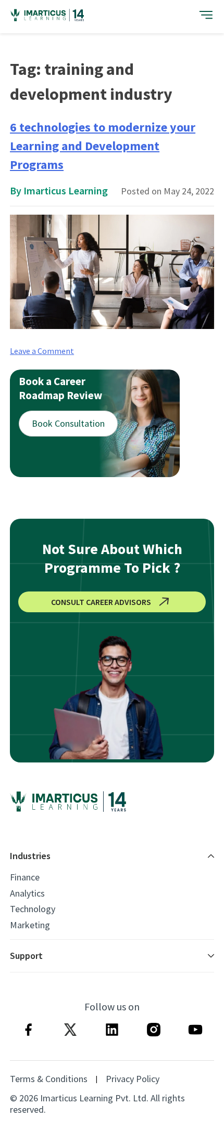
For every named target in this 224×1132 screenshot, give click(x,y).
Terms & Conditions (49, 1079)
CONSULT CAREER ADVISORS (101, 602)
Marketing (30, 925)
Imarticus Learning (65, 190)
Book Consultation (68, 423)
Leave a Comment (42, 351)
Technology (32, 909)
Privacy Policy (132, 1079)
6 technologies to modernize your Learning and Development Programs (102, 146)
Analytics (27, 893)
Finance (25, 877)
